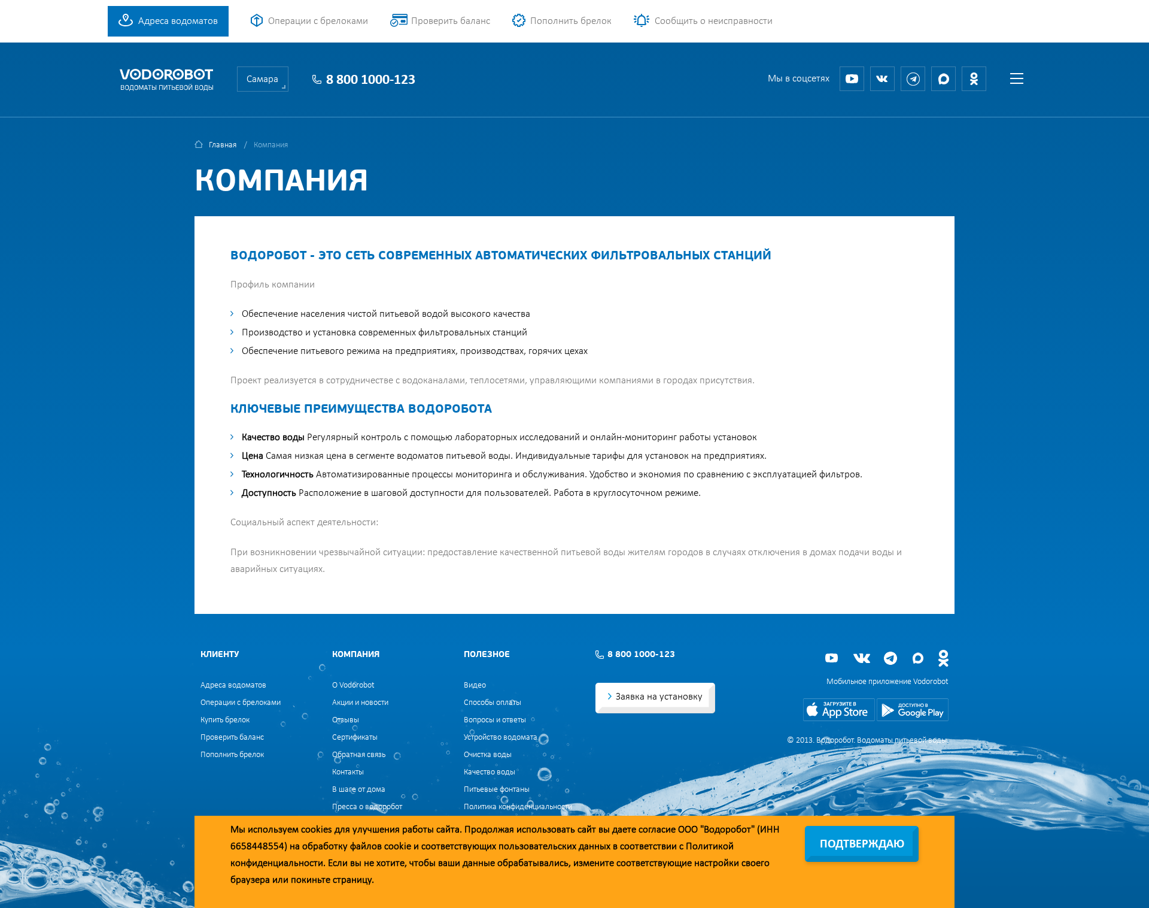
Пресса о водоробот (367, 807)
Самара (262, 79)
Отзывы (345, 720)
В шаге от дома (358, 789)
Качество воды (489, 772)
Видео (475, 685)
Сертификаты (355, 737)
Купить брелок (225, 720)
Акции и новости (360, 702)
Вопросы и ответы (495, 720)
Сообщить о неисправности (714, 21)
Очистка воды (488, 754)
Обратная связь (358, 754)
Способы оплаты (492, 702)
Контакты (348, 772)
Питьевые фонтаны (497, 789)
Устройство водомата (500, 737)
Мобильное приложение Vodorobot (887, 681)
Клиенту (219, 654)
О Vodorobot (353, 685)
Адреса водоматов (178, 21)
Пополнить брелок (571, 21)
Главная (222, 145)
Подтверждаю (862, 845)
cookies (316, 830)
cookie (397, 847)
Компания (355, 654)
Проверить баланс (450, 21)
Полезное (487, 654)
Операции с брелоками (318, 21)
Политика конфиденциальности (518, 807)
